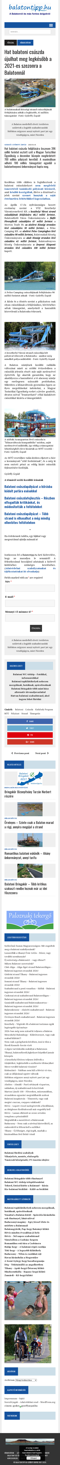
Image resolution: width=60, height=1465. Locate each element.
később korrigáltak (21, 192)
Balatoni (19, 709)
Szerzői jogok (11, 1402)
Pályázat (15, 713)
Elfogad (34, 1458)
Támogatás (35, 713)
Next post (40, 753)
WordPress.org (47, 1402)
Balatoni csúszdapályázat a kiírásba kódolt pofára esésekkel (28, 488)
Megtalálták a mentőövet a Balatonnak (24, 1120)
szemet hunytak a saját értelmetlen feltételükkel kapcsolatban (30, 197)
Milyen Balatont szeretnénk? (19, 963)
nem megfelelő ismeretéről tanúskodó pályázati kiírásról (30, 187)
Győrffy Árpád (19, 145)
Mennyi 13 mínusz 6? (19, 611)
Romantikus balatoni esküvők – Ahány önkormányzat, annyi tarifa (27, 855)
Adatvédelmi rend (29, 1402)
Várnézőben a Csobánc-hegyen (21, 1239)
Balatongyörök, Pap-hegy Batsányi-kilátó (26, 1229)
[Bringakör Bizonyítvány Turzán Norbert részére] (30, 783)
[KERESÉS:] (30, 31)
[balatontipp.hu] (30, 10)
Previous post (21, 753)
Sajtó (21, 1398)
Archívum (9, 1380)
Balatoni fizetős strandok (17, 1455)
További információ (32, 1455)
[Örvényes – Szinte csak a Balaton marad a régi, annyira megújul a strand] (30, 814)
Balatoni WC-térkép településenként (24, 1182)
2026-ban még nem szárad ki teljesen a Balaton (28, 1031)
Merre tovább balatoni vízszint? (20, 1066)
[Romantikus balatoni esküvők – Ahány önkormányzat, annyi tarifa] (30, 845)
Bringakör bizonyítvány (16, 788)
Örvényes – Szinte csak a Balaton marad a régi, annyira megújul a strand (29, 824)
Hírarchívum (10, 818)
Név (8, 581)
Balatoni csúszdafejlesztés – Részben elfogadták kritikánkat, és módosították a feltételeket (29, 502)
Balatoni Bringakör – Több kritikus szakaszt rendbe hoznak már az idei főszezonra (25, 888)
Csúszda (29, 709)
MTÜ (6, 713)
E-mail (10, 596)
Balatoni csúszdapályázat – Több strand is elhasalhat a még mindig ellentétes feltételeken (27, 518)
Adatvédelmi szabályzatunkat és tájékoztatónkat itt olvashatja (30, 570)
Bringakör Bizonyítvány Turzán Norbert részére (27, 793)
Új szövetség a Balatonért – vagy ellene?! (24, 960)
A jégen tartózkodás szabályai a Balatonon (25, 1048)
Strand (24, 713)
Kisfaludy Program (44, 709)
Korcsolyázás (12, 1458)
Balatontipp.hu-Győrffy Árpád (26, 1462)
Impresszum (10, 1398)
